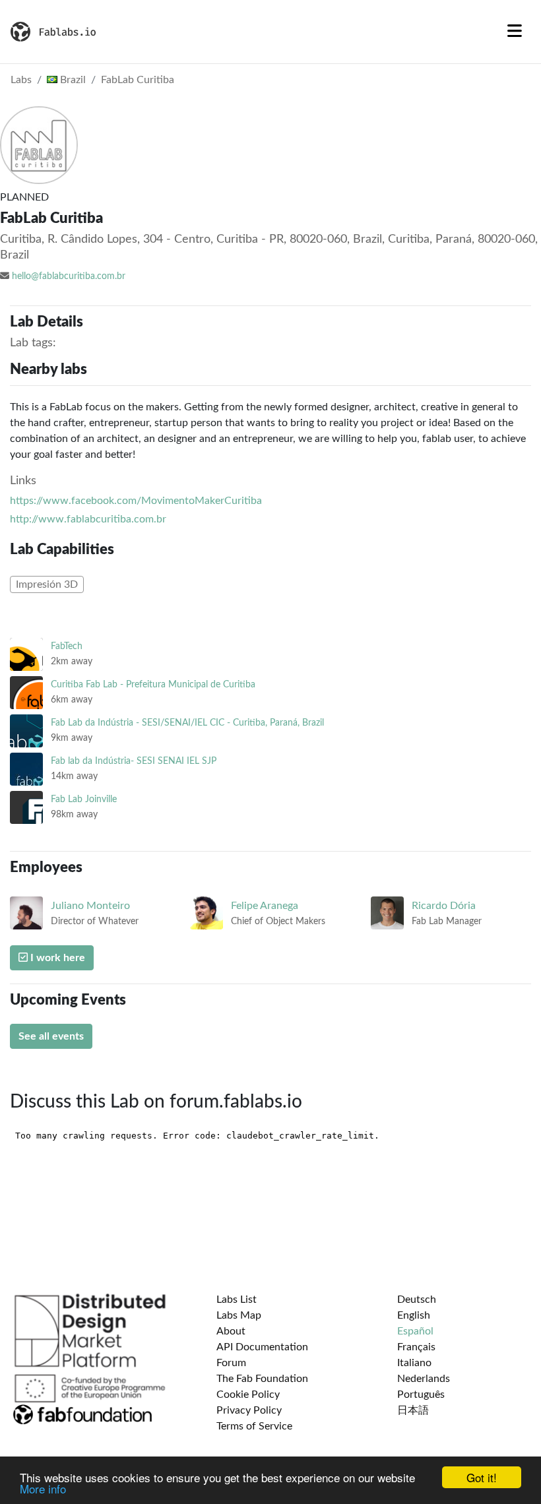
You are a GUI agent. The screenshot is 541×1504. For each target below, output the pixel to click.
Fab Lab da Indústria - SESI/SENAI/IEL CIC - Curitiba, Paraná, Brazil (187, 723)
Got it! (481, 1477)
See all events (51, 1036)
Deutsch (416, 1299)
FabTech (66, 646)
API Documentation (262, 1347)
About (230, 1331)
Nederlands (423, 1378)
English (413, 1315)
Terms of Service (254, 1426)
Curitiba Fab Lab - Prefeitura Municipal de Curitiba (153, 684)
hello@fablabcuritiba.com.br (68, 276)
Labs (21, 80)
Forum (231, 1363)
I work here (56, 958)
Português (421, 1394)
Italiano (414, 1363)
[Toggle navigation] (514, 32)
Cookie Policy (248, 1394)
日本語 (413, 1410)
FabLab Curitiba (137, 80)
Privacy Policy (249, 1410)
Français (416, 1347)
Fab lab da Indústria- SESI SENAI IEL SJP (133, 761)
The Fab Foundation (262, 1378)
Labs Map (238, 1315)
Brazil (71, 80)
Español (415, 1331)
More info (43, 1488)
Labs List (236, 1299)
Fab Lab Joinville (84, 799)
